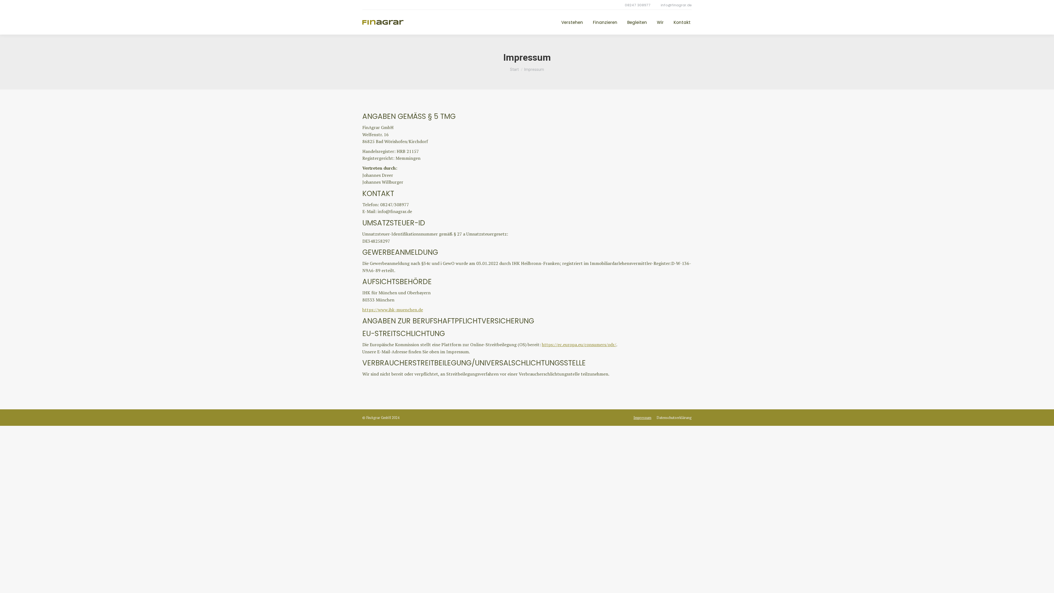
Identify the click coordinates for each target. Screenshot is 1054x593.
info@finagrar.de (676, 5)
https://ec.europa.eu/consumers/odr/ (579, 345)
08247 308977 (638, 5)
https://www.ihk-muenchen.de (392, 310)
